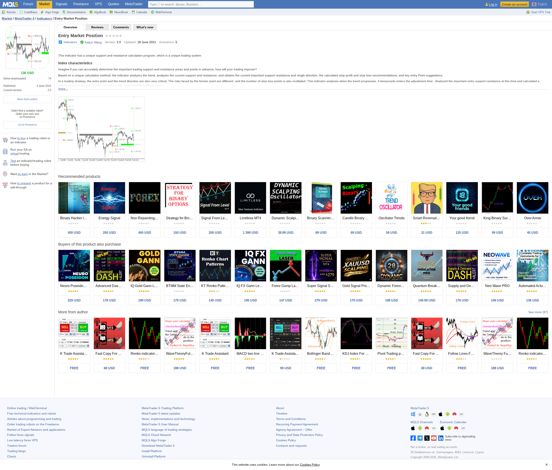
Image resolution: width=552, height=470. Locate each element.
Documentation (76, 12)
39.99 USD (285, 232)
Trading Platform (163, 408)
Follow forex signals (20, 435)
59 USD (391, 232)
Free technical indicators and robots (31, 413)
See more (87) (538, 312)
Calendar (141, 12)
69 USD (356, 232)
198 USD (391, 300)
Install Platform (152, 451)
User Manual (160, 424)
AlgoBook (100, 12)
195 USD (250, 300)
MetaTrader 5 (420, 408)
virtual (14, 153)
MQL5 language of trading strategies (167, 429)
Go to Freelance (27, 124)
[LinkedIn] (440, 438)
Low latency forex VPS (22, 440)
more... (63, 88)
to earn (22, 174)
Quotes (113, 4)
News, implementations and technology (168, 419)
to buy (21, 138)
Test (13, 160)
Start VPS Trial (540, 12)
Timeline (281, 413)
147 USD (285, 300)
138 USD (532, 300)
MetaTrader (134, 4)
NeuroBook (121, 12)
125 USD (462, 232)
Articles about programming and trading (34, 419)
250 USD (109, 232)
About (280, 408)
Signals (61, 4)
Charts (11, 456)
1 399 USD (250, 232)
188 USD (179, 368)
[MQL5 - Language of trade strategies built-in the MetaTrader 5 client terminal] (10, 4)
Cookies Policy (286, 440)
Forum (28, 4)
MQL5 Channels (422, 422)
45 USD (532, 232)
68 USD (109, 368)
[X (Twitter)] (427, 438)
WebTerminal (163, 12)
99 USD (497, 232)
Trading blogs (16, 451)
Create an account (514, 4)
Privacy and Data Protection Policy (299, 435)
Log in (493, 4)
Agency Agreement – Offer (294, 429)
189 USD (144, 300)
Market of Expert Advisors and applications (36, 429)
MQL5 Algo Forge (154, 440)
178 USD (109, 300)
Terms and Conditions (291, 419)
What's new (144, 27)
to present (24, 183)
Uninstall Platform (154, 456)
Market (44, 4)
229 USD (74, 300)
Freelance (81, 4)
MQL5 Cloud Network (156, 435)
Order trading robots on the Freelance (33, 424)
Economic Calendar (453, 422)
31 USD (426, 232)
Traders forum (17, 445)
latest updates (161, 413)
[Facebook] (413, 438)
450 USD (74, 232)
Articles (11, 12)
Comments (121, 27)
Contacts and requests (291, 445)
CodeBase (30, 12)
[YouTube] (433, 438)
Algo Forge (52, 12)
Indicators (70, 42)
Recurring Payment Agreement (297, 424)
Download (158, 445)
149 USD (497, 300)
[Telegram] (420, 438)
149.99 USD (426, 300)
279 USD (321, 300)
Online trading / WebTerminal (27, 408)
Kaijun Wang (93, 42)
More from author (27, 99)
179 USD (179, 300)
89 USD (321, 232)
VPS (98, 4)
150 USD (179, 232)
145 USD (215, 300)
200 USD (215, 232)
